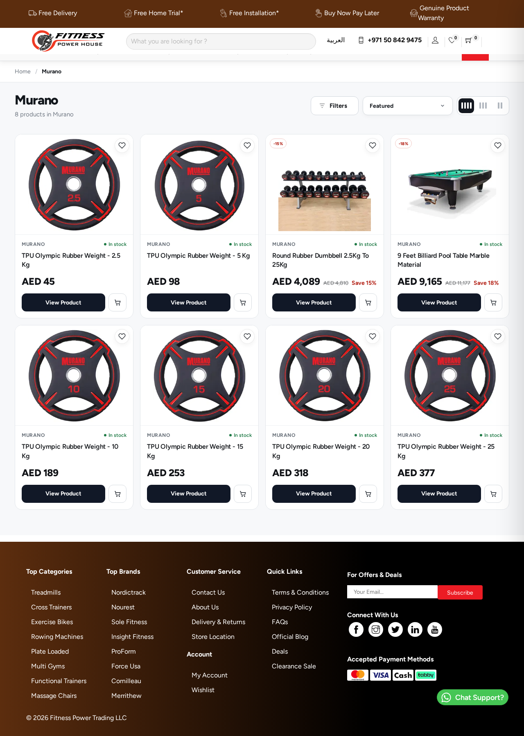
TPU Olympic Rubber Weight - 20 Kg (321, 451)
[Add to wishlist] (122, 145)
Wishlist (203, 690)
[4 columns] (466, 105)
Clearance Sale (294, 666)
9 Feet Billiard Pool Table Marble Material (444, 260)
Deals (280, 651)
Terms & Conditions (300, 592)
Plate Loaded (50, 651)
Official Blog (290, 637)
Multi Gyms (48, 666)
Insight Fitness (132, 637)
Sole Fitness (129, 622)
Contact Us (208, 592)
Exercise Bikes (52, 622)
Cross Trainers (51, 607)
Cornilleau (126, 681)
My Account (210, 675)
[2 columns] (500, 105)
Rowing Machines (57, 637)
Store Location (213, 637)
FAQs (280, 622)
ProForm (123, 651)
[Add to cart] (117, 302)
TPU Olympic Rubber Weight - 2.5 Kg (71, 260)
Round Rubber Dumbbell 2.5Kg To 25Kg (320, 260)
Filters (338, 105)
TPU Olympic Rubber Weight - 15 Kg (195, 451)
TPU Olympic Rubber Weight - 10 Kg (70, 451)
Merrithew (126, 696)
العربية (336, 40)
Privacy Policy (292, 607)
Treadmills (46, 592)
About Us (205, 607)
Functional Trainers (58, 681)
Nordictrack (128, 592)
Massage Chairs (54, 696)
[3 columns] (483, 105)
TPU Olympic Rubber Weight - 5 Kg (198, 255)
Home (23, 71)
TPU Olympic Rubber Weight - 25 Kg (446, 451)
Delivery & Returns (218, 622)
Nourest (123, 607)
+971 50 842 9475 (393, 40)
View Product (63, 302)
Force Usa (125, 666)
